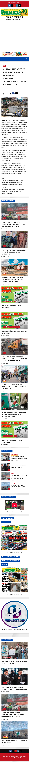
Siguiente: (12, 190)
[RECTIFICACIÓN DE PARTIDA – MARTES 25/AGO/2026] (14, 320)
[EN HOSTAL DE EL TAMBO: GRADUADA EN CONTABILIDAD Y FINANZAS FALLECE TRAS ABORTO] (14, 401)
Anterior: (12, 181)
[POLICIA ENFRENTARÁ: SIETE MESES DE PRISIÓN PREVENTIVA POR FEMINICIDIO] (14, 239)
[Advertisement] (14, 35)
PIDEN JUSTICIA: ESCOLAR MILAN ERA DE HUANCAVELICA (5, 457)
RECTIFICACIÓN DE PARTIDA (13, 327)
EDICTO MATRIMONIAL (8, 301)
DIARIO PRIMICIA (14, 17)
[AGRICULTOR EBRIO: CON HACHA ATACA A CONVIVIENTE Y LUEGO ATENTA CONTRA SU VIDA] (14, 267)
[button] (2, 58)
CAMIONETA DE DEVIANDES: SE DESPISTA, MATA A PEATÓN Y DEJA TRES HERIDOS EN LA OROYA (13, 224)
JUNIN (4, 65)
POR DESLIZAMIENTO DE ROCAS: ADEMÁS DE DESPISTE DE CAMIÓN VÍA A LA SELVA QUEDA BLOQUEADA (14, 359)
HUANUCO (13, 483)
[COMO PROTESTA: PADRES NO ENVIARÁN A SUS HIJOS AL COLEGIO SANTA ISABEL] (14, 374)
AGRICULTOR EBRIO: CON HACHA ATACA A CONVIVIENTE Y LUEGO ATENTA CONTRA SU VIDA (12, 279)
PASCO (12, 463)
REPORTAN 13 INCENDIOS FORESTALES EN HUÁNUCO (5, 486)
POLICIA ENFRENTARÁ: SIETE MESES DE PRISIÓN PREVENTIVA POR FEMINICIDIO (13, 252)
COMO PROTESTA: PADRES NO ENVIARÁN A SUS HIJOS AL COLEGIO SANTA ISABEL (13, 386)
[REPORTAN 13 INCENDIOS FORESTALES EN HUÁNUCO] (14, 730)
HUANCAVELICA (14, 454)
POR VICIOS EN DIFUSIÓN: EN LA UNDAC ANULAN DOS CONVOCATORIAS (5, 467)
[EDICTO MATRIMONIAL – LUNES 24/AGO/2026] (14, 429)
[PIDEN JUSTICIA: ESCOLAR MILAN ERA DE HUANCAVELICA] (14, 650)
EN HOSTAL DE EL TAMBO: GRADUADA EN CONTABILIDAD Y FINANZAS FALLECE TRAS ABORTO (14, 414)
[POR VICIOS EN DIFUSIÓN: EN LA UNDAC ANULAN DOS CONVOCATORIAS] (14, 676)
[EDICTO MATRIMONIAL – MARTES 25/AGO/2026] (14, 294)
